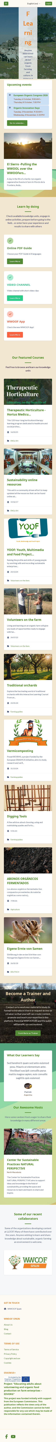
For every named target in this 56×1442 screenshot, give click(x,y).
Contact (7, 1333)
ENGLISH (14, 441)
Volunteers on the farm (20, 580)
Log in (48, 3)
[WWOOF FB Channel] (7, 1437)
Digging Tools (17, 816)
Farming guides (17, 712)
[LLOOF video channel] (13, 1437)
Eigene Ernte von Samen (24, 949)
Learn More (15, 261)
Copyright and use (12, 1358)
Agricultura (15, 909)
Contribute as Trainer (28, 1033)
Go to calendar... (17, 123)
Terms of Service (11, 1349)
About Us (8, 1324)
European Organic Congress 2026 (31, 95)
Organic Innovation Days (27, 108)
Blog (6, 1329)
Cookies (7, 1362)
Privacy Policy (10, 1354)
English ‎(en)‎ (32, 3)
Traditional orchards (22, 685)
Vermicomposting (20, 751)
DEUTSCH (15, 972)
